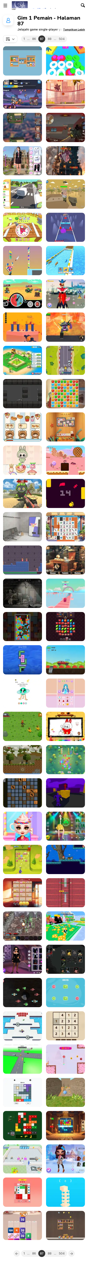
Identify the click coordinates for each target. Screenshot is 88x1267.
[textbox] (10, 38)
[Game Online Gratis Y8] (19, 5)
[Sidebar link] (5, 5)
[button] (74, 29)
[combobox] (10, 39)
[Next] (71, 1253)
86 (34, 39)
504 (62, 39)
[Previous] (17, 1253)
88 (49, 39)
